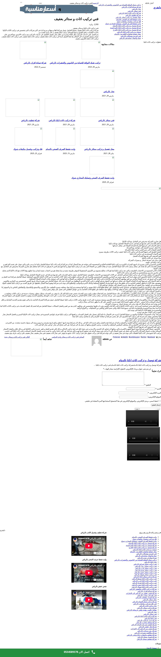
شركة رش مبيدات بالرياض (147, 631)
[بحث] (21, 2)
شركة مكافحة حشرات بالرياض (145, 633)
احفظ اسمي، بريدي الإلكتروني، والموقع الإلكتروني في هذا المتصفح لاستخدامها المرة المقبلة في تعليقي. (121, 401)
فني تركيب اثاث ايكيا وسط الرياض (144, 579)
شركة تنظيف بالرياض (133, 15)
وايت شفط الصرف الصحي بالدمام (128, 19)
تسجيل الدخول (151, 648)
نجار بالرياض (136, 9)
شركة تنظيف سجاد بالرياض (147, 639)
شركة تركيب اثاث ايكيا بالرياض (130, 13)
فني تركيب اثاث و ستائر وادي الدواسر (68, 337)
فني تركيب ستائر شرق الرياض (146, 570)
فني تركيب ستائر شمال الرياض (145, 575)
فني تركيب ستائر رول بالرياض (146, 566)
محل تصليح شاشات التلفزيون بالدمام (127, 34)
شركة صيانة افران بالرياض (131, 7)
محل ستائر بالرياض (150, 600)
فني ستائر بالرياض (134, 11)
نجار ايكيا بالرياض (150, 562)
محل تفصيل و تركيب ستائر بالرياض (128, 17)
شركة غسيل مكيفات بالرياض (146, 597)
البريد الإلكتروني (154, 393)
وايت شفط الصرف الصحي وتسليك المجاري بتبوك (123, 24)
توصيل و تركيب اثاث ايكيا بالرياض (129, 32)
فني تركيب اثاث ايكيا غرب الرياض (144, 581)
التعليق (147, 385)
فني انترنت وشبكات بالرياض (130, 36)
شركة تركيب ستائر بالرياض (147, 608)
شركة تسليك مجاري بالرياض (146, 622)
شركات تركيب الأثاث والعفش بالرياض (143, 589)
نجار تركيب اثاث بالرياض (148, 606)
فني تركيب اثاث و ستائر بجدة (17, 337)
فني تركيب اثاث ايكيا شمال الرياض (144, 587)
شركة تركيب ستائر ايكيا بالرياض (145, 577)
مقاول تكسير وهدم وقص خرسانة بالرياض (142, 610)
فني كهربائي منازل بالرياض (147, 595)
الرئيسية (95, 3)
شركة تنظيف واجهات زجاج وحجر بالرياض (142, 635)
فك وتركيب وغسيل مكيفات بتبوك (129, 22)
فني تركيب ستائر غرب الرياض (146, 568)
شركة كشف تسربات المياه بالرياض (144, 625)
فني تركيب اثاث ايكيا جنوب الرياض (144, 585)
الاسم (158, 389)
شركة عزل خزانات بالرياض (147, 620)
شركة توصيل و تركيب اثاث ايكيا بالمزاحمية (125, 28)
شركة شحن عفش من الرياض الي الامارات (141, 593)
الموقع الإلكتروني (155, 397)
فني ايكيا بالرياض (150, 618)
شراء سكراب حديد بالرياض (147, 558)
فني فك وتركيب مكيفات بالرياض (145, 604)
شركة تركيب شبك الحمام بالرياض (144, 602)
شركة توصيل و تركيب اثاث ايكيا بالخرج (127, 30)
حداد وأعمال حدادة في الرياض (130, 38)
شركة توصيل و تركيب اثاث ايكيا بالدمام (127, 26)
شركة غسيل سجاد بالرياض (147, 637)
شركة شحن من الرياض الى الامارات (144, 629)
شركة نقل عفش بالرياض (148, 627)
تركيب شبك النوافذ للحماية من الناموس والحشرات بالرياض (119, 5)
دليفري (157, 7)
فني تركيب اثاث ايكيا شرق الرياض (144, 583)
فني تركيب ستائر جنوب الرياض (145, 572)
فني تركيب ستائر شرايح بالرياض (145, 564)
